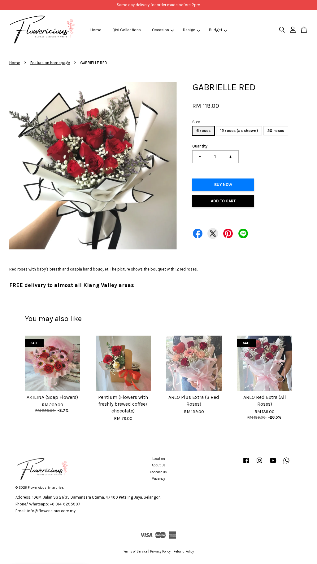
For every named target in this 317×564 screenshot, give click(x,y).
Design (189, 30)
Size (196, 122)
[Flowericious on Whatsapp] (286, 464)
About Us (159, 465)
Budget (215, 30)
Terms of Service (135, 551)
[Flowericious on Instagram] (259, 464)
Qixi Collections (126, 30)
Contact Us (158, 472)
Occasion (160, 30)
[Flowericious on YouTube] (273, 464)
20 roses (275, 130)
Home (95, 30)
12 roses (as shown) (239, 130)
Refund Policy (183, 551)
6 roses (203, 130)
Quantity (199, 146)
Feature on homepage (50, 62)
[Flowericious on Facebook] (246, 464)
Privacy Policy (160, 551)
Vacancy (158, 479)
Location (158, 459)
